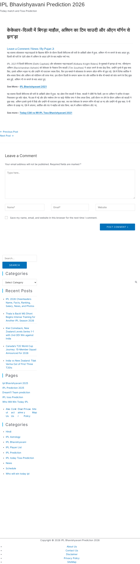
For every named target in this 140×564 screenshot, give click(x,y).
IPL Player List (14, 447)
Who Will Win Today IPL (15, 401)
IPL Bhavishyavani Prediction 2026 (42, 4)
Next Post (7, 135)
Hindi (8, 431)
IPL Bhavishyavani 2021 (33, 86)
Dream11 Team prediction (16, 392)
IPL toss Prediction (12, 397)
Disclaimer (20, 412)
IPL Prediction (13, 452)
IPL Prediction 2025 (13, 387)
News (34, 48)
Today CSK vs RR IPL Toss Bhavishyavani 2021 (46, 112)
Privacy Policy (72, 558)
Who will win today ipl (17, 473)
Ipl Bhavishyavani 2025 (15, 383)
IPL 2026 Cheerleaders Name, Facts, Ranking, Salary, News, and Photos (20, 302)
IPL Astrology (13, 437)
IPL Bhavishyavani (16, 442)
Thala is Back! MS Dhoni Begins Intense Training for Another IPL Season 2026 (20, 317)
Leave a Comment (18, 48)
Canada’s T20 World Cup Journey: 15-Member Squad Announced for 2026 (21, 349)
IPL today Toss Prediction (20, 458)
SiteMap (71, 562)
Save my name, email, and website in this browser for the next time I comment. (53, 217)
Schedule (11, 468)
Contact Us (13, 412)
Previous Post (9, 131)
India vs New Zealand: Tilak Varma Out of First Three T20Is (21, 364)
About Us (8, 412)
